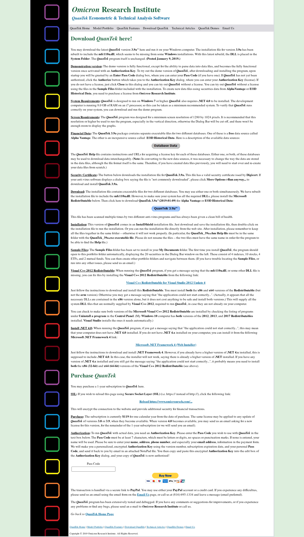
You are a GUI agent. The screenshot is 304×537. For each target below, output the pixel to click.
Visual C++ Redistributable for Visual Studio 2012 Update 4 (165, 282)
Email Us (228, 28)
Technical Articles (183, 28)
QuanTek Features (128, 28)
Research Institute (116, 9)
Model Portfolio (103, 28)
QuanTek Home (80, 28)
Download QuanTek (155, 28)
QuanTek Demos (208, 28)
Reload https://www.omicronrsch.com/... (165, 401)
